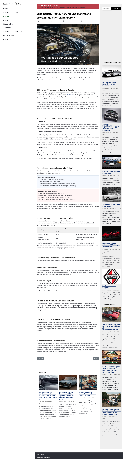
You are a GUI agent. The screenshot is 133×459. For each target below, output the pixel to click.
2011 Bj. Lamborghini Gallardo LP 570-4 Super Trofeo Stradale (111, 245)
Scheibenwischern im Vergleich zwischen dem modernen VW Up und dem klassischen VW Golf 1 (48, 395)
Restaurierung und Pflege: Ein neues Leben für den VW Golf (87, 394)
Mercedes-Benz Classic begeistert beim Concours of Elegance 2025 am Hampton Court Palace (111, 411)
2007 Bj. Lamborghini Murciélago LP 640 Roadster (109, 84)
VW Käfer (70, 95)
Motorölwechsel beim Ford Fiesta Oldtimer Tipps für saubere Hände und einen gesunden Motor (67, 395)
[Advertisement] (68, 434)
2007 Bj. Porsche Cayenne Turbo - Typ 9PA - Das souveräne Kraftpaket (111, 127)
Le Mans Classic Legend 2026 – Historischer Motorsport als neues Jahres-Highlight (111, 369)
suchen (116, 8)
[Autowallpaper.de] (12, 3)
